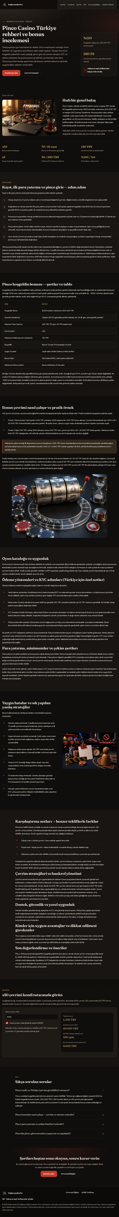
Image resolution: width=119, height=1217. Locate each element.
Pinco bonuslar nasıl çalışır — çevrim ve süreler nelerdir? (44, 1114)
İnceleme (71, 5)
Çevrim (78, 5)
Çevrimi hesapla (32, 73)
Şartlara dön (48, 1174)
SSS (85, 5)
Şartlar (63, 5)
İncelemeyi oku (11, 73)
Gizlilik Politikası (108, 5)
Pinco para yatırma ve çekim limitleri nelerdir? (39, 1124)
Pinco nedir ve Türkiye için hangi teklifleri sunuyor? (42, 1090)
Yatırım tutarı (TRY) (12, 1012)
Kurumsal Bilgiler (94, 5)
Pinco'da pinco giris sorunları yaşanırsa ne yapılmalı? (43, 1133)
